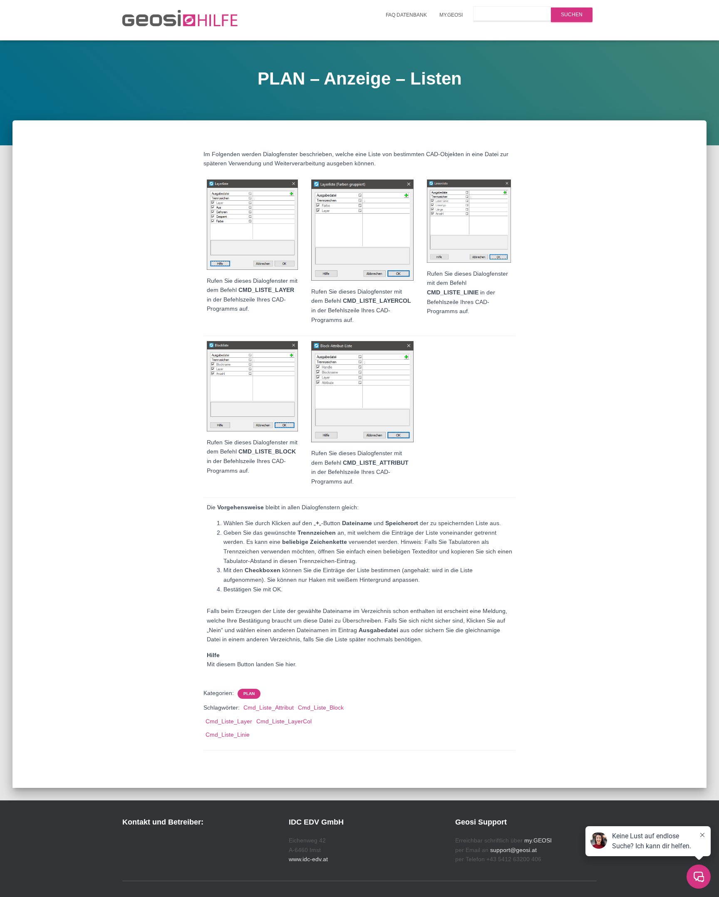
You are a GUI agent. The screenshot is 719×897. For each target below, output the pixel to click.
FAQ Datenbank (406, 15)
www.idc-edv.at (308, 859)
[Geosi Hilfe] (180, 20)
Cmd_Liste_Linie (228, 734)
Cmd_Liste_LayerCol (284, 721)
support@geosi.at (513, 850)
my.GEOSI (451, 15)
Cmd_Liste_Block (321, 707)
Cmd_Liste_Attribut (268, 707)
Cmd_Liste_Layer (229, 721)
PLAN (249, 693)
